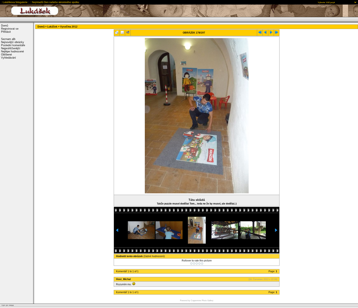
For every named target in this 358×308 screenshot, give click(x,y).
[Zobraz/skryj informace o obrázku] (122, 33)
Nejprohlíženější (10, 48)
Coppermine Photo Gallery (202, 301)
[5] (202, 263)
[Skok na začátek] (259, 33)
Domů (4, 25)
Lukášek (52, 26)
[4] (199, 263)
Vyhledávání (8, 57)
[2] (194, 263)
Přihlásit (6, 31)
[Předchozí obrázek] (265, 33)
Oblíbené (6, 54)
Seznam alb (8, 39)
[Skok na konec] (276, 33)
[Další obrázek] (271, 33)
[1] (191, 263)
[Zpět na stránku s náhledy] (116, 33)
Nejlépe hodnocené (12, 51)
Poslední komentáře (13, 45)
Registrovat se (9, 28)
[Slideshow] (128, 33)
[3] (196, 263)
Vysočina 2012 (68, 26)
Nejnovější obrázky (12, 42)
